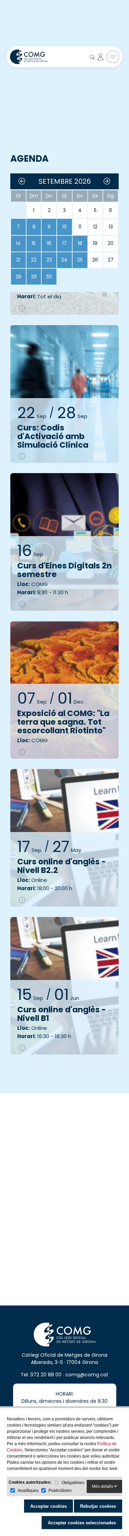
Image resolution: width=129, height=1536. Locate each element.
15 (34, 243)
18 (80, 243)
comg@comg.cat (86, 1374)
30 (49, 276)
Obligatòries (73, 1482)
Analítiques (28, 1490)
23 (49, 259)
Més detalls (103, 1486)
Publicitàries (60, 1490)
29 (34, 276)
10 (64, 226)
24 (64, 259)
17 (64, 243)
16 (49, 243)
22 (33, 259)
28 (18, 276)
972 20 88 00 (46, 1374)
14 (18, 243)
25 (80, 259)
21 (18, 259)
